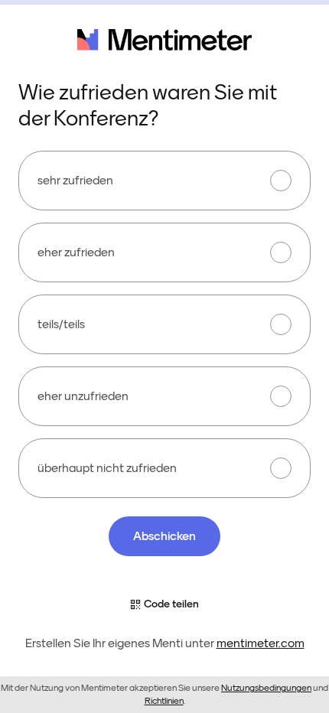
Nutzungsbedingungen (266, 687)
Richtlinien (164, 700)
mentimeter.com (261, 643)
